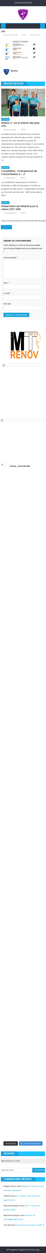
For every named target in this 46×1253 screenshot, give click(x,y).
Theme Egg (34, 1249)
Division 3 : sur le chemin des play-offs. (21, 124)
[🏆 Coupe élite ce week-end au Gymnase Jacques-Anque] (23, 673)
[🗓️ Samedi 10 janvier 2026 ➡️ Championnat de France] (23, 1099)
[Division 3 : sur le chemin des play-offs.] (23, 102)
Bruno (23, 35)
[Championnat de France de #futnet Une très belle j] (23, 1073)
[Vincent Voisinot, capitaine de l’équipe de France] (23, 1045)
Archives (5, 119)
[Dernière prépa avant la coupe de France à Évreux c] (23, 805)
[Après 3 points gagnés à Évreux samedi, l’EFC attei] (23, 941)
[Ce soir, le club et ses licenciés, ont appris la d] (23, 1010)
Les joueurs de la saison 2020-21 (30, 1225)
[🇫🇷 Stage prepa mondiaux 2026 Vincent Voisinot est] (23, 784)
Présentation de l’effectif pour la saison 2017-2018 (19, 208)
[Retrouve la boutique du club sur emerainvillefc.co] (23, 864)
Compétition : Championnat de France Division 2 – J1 (19, 172)
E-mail (7, 293)
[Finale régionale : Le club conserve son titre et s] (23, 762)
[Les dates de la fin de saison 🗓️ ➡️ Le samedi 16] (23, 611)
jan (4, 228)
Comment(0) (35, 35)
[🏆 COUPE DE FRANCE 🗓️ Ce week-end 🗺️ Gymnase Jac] (23, 731)
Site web (7, 304)
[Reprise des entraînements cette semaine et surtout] (23, 489)
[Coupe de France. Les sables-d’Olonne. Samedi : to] (23, 976)
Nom (6, 283)
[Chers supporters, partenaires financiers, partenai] (23, 1126)
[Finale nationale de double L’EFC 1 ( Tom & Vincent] (23, 517)
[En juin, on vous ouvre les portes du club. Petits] (23, 574)
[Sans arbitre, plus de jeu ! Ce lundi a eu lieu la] (23, 895)
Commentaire (10, 257)
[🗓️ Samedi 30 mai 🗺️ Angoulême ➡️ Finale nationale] (23, 543)
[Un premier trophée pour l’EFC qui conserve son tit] (23, 837)
